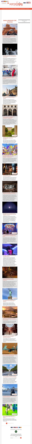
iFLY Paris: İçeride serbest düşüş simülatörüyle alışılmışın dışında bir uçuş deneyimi (10, 78)
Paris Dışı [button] (27, 8)
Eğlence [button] (15, 8)
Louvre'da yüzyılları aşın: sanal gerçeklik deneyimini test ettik (9, 396)
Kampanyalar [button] (23, 8)
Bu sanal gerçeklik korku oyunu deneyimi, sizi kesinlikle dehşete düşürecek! (8, 279)
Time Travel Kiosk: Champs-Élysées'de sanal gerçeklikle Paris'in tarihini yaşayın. (10, 377)
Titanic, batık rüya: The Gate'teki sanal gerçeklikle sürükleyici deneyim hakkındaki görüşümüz (9, 336)
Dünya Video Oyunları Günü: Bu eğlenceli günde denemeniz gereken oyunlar (9, 416)
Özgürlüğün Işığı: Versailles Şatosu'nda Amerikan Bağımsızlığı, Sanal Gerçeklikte (9, 138)
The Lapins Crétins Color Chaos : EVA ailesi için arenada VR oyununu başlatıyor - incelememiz (9, 156)
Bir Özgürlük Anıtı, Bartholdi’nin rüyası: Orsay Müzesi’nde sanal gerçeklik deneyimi (9, 301)
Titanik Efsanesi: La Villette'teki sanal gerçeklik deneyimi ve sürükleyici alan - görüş (9, 235)
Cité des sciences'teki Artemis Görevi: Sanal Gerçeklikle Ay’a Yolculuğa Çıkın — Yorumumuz (10, 56)
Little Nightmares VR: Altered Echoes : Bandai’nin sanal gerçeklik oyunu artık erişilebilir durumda (9, 214)
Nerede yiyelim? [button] (7, 8)
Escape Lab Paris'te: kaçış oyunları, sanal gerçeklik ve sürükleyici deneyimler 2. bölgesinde (9, 117)
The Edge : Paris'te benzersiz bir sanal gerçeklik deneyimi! (9, 256)
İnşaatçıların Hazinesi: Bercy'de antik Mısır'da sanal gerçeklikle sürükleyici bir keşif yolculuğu (9, 319)
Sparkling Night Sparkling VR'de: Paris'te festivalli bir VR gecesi (9, 176)
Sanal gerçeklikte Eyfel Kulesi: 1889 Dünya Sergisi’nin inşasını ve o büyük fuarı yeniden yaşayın (9, 36)
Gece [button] (18, 8)
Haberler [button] (3, 8)
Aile (20, 8)
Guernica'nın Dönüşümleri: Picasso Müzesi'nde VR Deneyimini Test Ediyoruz (10, 193)
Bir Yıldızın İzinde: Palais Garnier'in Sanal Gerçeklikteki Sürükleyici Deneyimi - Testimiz (9, 97)
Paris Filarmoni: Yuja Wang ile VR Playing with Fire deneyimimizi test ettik (10, 355)
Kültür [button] (12, 8)
